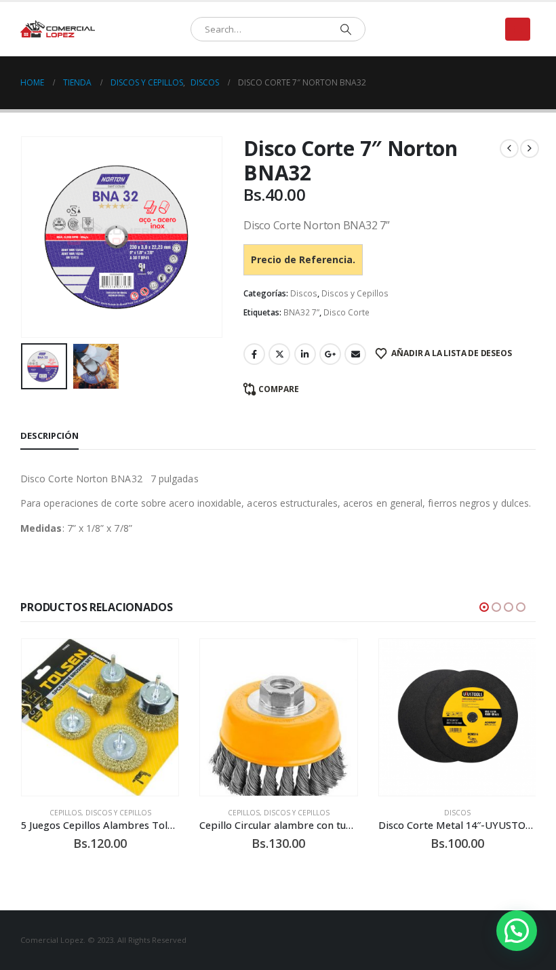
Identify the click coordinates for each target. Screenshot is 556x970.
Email (355, 354)
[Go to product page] (100, 717)
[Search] (346, 29)
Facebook (254, 354)
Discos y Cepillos (355, 293)
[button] (517, 29)
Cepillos (65, 812)
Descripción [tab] (49, 435)
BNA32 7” (301, 312)
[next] (529, 148)
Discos (303, 293)
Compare (278, 389)
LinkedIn (305, 354)
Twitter (279, 354)
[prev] (509, 148)
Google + (330, 354)
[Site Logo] (57, 29)
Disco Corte (346, 312)
